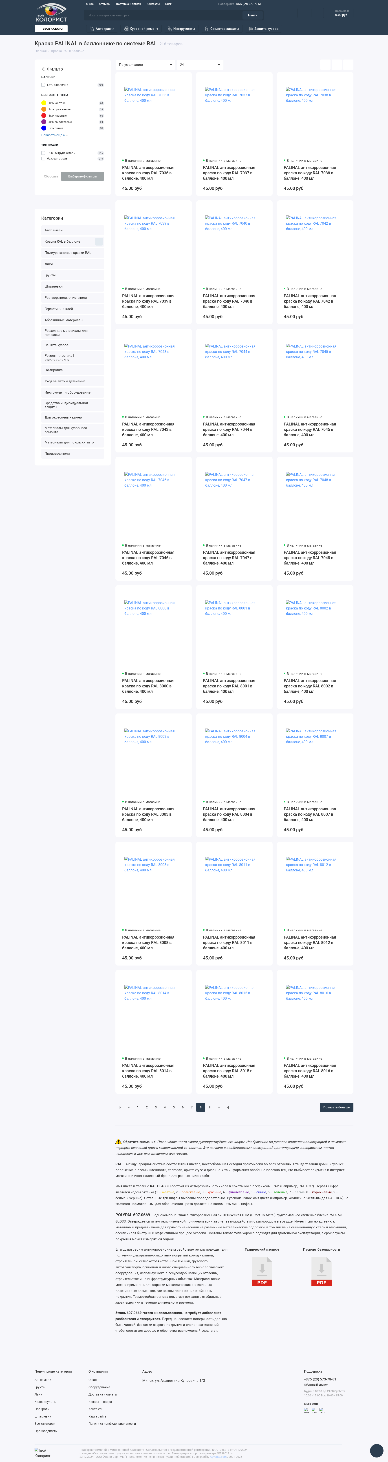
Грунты (50, 275)
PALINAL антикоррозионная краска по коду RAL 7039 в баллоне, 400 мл (148, 301)
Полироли (42, 1409)
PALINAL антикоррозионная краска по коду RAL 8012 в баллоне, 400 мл (310, 942)
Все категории (45, 1423)
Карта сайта (97, 1416)
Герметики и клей (59, 309)
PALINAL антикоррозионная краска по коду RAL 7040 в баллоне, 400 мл (229, 301)
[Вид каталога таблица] (348, 65)
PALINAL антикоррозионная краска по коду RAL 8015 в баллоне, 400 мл (229, 1071)
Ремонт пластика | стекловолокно (59, 358)
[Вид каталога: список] (337, 65)
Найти (252, 15)
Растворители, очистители (66, 298)
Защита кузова (266, 29)
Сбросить (51, 176)
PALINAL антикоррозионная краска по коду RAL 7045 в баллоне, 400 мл (310, 429)
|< (120, 1107)
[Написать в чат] (377, 1451)
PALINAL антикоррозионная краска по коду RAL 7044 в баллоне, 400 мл (229, 429)
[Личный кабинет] (293, 13)
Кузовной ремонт (144, 29)
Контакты (153, 4)
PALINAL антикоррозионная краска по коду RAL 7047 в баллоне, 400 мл (229, 557)
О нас (90, 4)
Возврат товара (100, 1402)
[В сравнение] (177, 78)
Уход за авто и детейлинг (65, 381)
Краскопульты (45, 1402)
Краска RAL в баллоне (62, 241)
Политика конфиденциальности (112, 1423)
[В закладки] (185, 78)
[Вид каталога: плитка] (325, 65)
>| (228, 1107)
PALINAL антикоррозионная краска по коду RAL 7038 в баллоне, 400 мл (310, 173)
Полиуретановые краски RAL (68, 253)
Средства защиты (224, 29)
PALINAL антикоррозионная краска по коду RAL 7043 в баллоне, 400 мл (148, 429)
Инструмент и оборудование (67, 392)
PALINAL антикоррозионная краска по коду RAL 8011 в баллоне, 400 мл (229, 942)
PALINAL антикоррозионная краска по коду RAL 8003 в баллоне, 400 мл (148, 814)
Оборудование (99, 1387)
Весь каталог (53, 28)
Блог (168, 4)
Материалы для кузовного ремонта (66, 430)
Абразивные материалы (64, 320)
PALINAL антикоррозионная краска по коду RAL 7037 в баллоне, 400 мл (229, 173)
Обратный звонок (316, 1384)
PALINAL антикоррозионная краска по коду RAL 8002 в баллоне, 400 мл (310, 686)
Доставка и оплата (128, 4)
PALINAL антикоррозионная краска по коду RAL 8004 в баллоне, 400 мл (229, 814)
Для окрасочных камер (63, 417)
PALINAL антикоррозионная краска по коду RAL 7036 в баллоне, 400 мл (148, 173)
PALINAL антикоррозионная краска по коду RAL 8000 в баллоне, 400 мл (148, 686)
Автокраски (105, 29)
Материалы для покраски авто (69, 442)
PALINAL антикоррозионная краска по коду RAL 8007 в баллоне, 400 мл (310, 814)
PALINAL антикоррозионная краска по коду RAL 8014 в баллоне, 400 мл (148, 1071)
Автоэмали (54, 230)
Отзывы (104, 4)
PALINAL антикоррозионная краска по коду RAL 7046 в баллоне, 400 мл (148, 557)
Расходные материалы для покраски (66, 333)
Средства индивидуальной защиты (66, 405)
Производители (57, 454)
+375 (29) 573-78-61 (239, 4)
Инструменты (184, 29)
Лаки (49, 264)
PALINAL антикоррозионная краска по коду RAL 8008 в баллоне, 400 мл (148, 942)
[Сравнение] (305, 13)
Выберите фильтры (82, 176)
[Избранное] (317, 13)
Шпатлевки (54, 286)
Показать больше (336, 1107)
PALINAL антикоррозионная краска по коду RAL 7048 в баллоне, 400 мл (310, 557)
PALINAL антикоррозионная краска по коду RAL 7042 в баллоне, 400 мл (310, 301)
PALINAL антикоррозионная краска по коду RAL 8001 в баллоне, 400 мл (229, 686)
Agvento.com (218, 1456)
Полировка (54, 370)
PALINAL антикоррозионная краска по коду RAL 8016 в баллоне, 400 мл (310, 1071)
